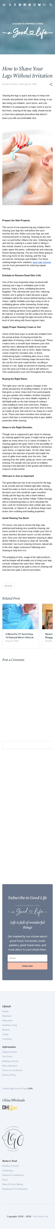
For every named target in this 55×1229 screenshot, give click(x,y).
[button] (51, 84)
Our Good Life (40, 1216)
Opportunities (9, 1052)
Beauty (6, 1029)
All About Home (10, 1166)
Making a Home (10, 1061)
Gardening (7, 1170)
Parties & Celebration (13, 1175)
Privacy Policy (9, 1074)
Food (4, 1179)
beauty (8, 585)
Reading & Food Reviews (15, 1188)
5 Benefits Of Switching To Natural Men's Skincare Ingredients (20, 635)
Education (7, 1020)
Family (5, 1011)
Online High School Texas (15, 1088)
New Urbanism (9, 1065)
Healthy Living (9, 1025)
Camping (6, 1038)
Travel (5, 1034)
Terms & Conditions (12, 1070)
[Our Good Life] (27, 30)
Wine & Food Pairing (12, 1184)
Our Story (7, 1056)
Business (6, 1016)
